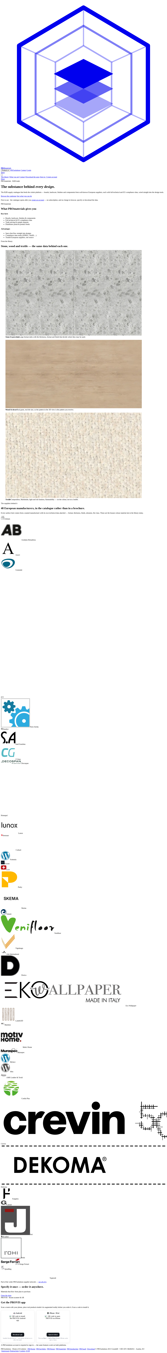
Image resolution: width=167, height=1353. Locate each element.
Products (5, 170)
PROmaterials (61, 1349)
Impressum (5, 1351)
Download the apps (32, 177)
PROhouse (51, 1349)
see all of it (42, 1282)
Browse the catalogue (8, 196)
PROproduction (72, 1349)
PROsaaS (82, 1349)
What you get (14, 177)
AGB (28, 1351)
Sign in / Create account (48, 177)
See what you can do (24, 196)
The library (5, 177)
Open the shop (6, 1295)
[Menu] (2, 175)
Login (29, 170)
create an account (38, 200)
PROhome (31, 1349)
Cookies (22, 1351)
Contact (23, 170)
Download (91, 1349)
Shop (3, 173)
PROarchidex (41, 1349)
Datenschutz (14, 1351)
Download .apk (17, 1334)
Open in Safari (53, 1334)
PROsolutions (15, 170)
